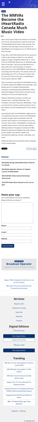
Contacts (19, 321)
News (3, 11)
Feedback (15, 411)
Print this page (31, 149)
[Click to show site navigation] (3, 4)
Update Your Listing (19, 308)
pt (3, 36)
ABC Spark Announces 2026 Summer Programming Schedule (19, 287)
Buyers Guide (19, 304)
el (2, 36)
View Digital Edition (19, 336)
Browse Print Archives (19, 340)
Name (3, 226)
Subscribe (19, 312)
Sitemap (23, 411)
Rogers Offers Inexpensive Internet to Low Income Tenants (19, 281)
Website (4, 239)
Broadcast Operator (19, 264)
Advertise (19, 316)
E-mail (3, 232)
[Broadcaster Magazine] (17, 2)
